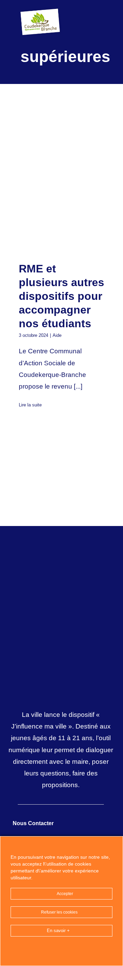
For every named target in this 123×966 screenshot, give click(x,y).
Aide (57, 335)
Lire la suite (30, 404)
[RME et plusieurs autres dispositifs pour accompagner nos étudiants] (61, 212)
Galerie (73, 213)
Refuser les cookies (60, 912)
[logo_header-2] (41, 10)
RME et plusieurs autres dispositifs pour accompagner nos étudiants (50, 213)
